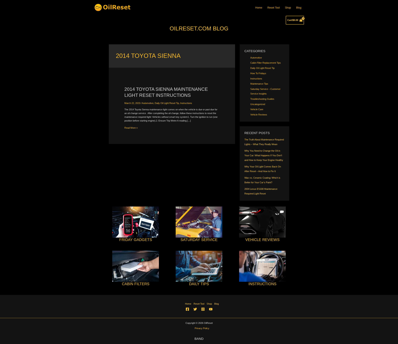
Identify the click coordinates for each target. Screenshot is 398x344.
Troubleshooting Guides (262, 99)
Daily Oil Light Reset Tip (167, 103)
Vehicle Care (256, 109)
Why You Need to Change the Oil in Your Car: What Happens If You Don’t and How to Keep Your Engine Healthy (263, 155)
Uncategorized (257, 104)
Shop (288, 7)
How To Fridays (258, 73)
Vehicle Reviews (258, 114)
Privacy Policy (202, 328)
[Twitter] (195, 309)
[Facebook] (187, 309)
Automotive (147, 103)
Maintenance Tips (259, 83)
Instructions (186, 103)
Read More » (131, 128)
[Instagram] (203, 309)
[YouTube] (211, 309)
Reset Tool (273, 7)
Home (258, 7)
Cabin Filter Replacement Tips (265, 62)
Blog (298, 7)
